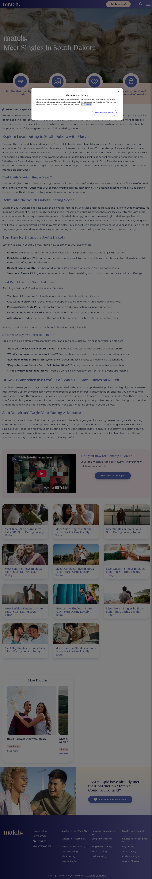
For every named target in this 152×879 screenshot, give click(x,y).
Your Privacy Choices (104, 112)
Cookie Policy (86, 104)
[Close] (118, 91)
